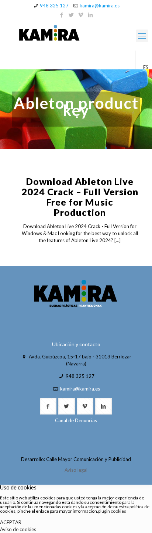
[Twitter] (71, 14)
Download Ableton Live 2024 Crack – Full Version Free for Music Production (79, 197)
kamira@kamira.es (100, 5)
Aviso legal (76, 470)
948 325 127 (54, 5)
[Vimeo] (81, 14)
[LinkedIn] (90, 14)
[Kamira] (76, 34)
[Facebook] (62, 14)
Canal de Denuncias (76, 420)
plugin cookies (112, 511)
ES (145, 67)
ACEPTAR (10, 522)
